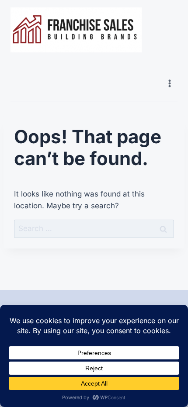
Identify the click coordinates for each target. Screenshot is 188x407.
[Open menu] (169, 83)
